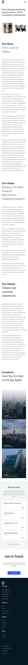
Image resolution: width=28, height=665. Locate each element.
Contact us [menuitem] (4, 625)
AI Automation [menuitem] (5, 599)
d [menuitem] (3, 583)
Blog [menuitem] (3, 606)
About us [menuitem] (4, 620)
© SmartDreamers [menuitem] (5, 646)
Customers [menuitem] (4, 622)
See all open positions (14, 544)
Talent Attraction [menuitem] (5, 589)
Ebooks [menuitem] (3, 608)
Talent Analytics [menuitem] (5, 596)
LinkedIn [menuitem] (3, 634)
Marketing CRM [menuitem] (5, 594)
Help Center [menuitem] (4, 613)
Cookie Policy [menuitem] (5, 653)
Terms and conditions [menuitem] (6, 648)
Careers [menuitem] (3, 627)
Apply (22, 507)
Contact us (14, 572)
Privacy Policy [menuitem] (5, 650)
